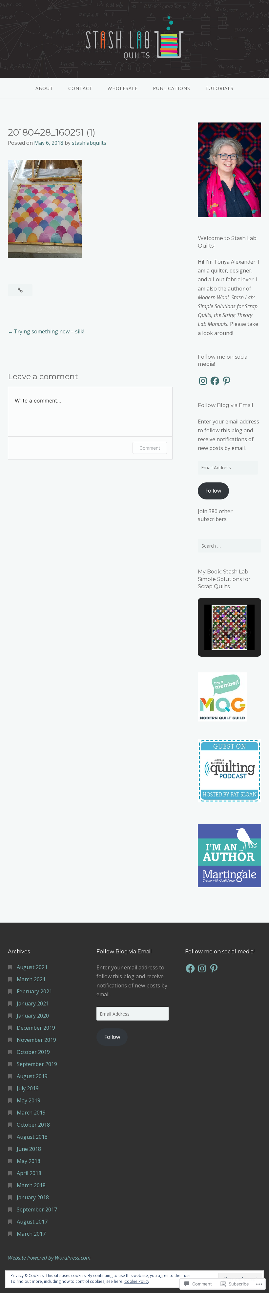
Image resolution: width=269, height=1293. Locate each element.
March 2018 (31, 1185)
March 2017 (31, 1233)
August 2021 (32, 967)
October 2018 (33, 1124)
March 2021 (31, 979)
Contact (80, 88)
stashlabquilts (89, 142)
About (44, 88)
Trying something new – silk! (49, 331)
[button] (214, 632)
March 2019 (31, 1112)
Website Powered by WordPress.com (49, 1257)
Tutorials (219, 88)
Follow (213, 490)
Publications (171, 88)
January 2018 (33, 1197)
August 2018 (32, 1136)
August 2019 (32, 1076)
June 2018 (29, 1148)
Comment (149, 448)
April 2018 (29, 1173)
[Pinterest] (226, 381)
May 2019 (28, 1100)
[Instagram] (203, 381)
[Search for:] (229, 546)
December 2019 (36, 1027)
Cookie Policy (136, 1281)
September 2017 (37, 1209)
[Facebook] (215, 381)
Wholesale (123, 88)
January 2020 (33, 1015)
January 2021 (33, 1003)
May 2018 (28, 1161)
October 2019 (33, 1052)
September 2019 (37, 1064)
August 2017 (32, 1221)
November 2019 (36, 1039)
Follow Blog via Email (225, 405)
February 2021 (34, 991)
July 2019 (28, 1088)
